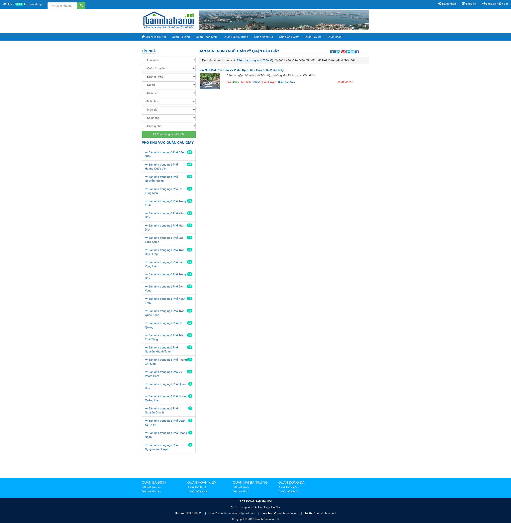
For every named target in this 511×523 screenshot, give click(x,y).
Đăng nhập (448, 3)
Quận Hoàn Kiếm (207, 36)
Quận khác (335, 36)
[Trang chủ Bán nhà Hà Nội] (169, 19)
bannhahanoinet (326, 513)
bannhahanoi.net (288, 513)
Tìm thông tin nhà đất (170, 134)
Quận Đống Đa (263, 36)
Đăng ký (470, 3)
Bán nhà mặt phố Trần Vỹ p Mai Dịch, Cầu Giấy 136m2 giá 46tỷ (241, 70)
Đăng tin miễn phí (496, 3)
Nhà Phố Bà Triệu (199, 491)
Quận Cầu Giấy (289, 36)
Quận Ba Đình (181, 36)
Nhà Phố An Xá (152, 487)
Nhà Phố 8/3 (242, 487)
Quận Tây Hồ (313, 36)
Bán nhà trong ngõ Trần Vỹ (255, 60)
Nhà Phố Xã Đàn (290, 487)
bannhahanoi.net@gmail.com (237, 513)
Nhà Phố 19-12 (198, 487)
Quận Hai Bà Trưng (236, 36)
